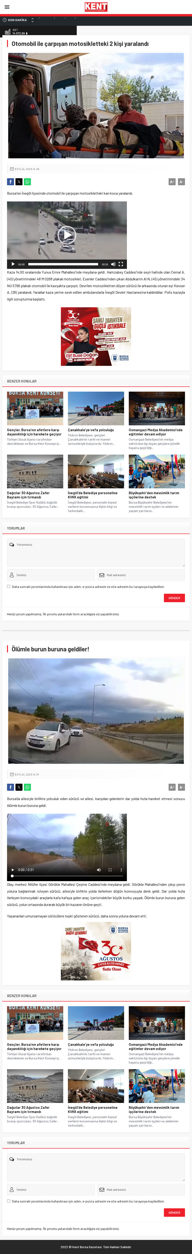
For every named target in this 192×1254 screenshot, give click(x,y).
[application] (67, 235)
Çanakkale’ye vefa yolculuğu (91, 430)
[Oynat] (13, 264)
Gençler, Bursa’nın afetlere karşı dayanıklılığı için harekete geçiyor (34, 432)
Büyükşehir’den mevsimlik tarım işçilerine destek (154, 495)
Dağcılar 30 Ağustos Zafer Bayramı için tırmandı (28, 495)
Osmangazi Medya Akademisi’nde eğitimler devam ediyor (156, 432)
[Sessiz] (113, 264)
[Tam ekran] (120, 264)
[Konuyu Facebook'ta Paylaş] (10, 181)
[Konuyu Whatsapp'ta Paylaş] (27, 181)
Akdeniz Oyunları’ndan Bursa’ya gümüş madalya (71, 20)
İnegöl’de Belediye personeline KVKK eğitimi (93, 495)
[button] (67, 235)
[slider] (63, 264)
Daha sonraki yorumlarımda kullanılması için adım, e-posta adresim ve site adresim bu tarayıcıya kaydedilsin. (88, 587)
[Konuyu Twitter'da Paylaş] (18, 181)
